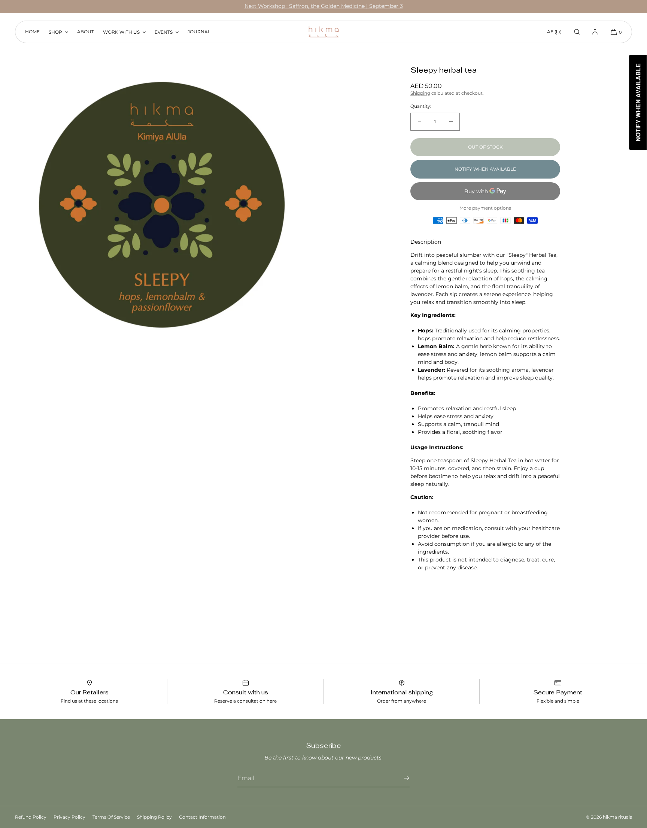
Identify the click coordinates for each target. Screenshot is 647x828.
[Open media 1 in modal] (162, 204)
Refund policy (30, 817)
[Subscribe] (400, 778)
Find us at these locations (89, 701)
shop (55, 32)
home (32, 31)
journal (199, 31)
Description (425, 241)
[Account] (595, 32)
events (164, 32)
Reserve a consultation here (245, 701)
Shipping (420, 93)
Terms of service (111, 817)
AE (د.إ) (554, 31)
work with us (121, 32)
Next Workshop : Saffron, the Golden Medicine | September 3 (323, 6)
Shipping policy (154, 817)
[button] (577, 32)
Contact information (202, 817)
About (85, 31)
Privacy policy (69, 817)
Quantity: (420, 106)
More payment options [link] (485, 208)
